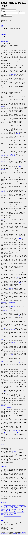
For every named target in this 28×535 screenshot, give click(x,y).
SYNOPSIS (3, 34)
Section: (3, 11)
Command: (3, 8)
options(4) (9, 506)
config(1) (7, 505)
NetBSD (23, 532)
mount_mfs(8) (17, 432)
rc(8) (2, 106)
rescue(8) (20, 512)
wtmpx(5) (12, 306)
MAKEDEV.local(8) (6, 509)
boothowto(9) (12, 74)
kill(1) (14, 505)
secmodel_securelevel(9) (9, 155)
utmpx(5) (12, 302)
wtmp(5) (3, 306)
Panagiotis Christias (22, 533)
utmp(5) (3, 302)
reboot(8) (4, 405)
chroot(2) (19, 133)
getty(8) (21, 166)
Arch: (21, 11)
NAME (2, 26)
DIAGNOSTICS (4, 466)
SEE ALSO (3, 502)
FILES (2, 444)
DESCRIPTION (4, 41)
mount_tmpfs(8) (6, 432)
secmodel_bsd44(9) (7, 514)
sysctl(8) (13, 513)
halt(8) (9, 407)
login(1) (19, 285)
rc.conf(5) (11, 154)
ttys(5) (3, 161)
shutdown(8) (4, 513)
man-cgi (14, 533)
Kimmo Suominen (4, 533)
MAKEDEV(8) (17, 430)
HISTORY (3, 520)
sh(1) (2, 506)
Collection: (3, 14)
